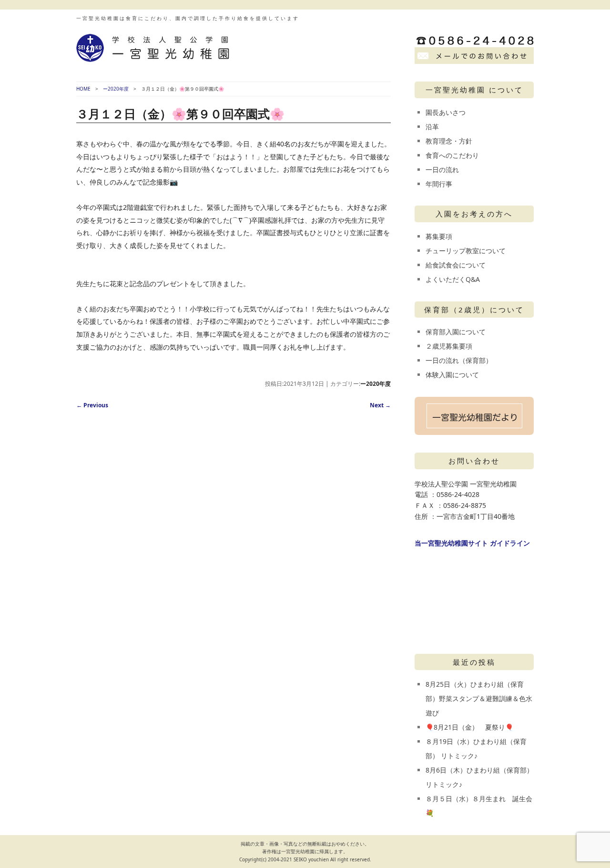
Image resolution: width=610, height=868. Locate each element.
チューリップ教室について (466, 250)
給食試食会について (456, 264)
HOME (83, 88)
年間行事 (439, 183)
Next (380, 405)
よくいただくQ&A (453, 279)
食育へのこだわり (452, 155)
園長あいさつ (446, 112)
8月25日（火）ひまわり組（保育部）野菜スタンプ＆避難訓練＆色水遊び (479, 698)
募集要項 (439, 236)
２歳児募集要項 (449, 346)
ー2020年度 (116, 88)
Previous (92, 405)
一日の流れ (442, 169)
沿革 (432, 126)
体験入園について (452, 374)
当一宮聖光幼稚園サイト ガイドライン (472, 543)
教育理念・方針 (449, 140)
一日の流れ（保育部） (459, 360)
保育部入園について (456, 331)
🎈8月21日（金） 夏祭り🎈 (469, 727)
